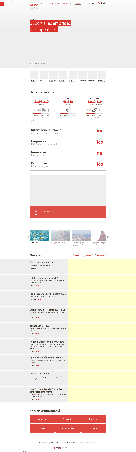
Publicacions (100, 255)
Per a (53, 2)
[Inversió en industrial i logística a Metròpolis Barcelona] (81, 235)
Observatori (68, 419)
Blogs (42, 428)
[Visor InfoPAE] (39, 235)
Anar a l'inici (34, 6)
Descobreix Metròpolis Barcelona (58, 243)
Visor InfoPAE (34, 242)
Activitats (88, 255)
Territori (57, 443)
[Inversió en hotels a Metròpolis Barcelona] (102, 235)
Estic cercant (44, 2)
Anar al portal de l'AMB (101, 3)
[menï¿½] (2, 4)
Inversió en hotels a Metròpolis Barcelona (99, 243)
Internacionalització (46, 130)
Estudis (93, 428)
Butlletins (93, 419)
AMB (52, 443)
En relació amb (66, 2)
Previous (27, 236)
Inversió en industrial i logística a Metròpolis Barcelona (78, 244)
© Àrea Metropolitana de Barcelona (91, 444)
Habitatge (63, 443)
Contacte (42, 419)
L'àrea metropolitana (44, 443)
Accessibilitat (57, 444)
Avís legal (63, 444)
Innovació (38, 152)
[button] (86, 3)
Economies (39, 163)
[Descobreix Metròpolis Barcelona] (60, 235)
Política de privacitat (71, 444)
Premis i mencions (79, 444)
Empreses (38, 141)
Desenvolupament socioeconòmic (88, 443)
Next (108, 236)
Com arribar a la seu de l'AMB (43, 444)
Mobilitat (75, 443)
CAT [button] (93, 3)
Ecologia (69, 443)
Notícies (77, 255)
